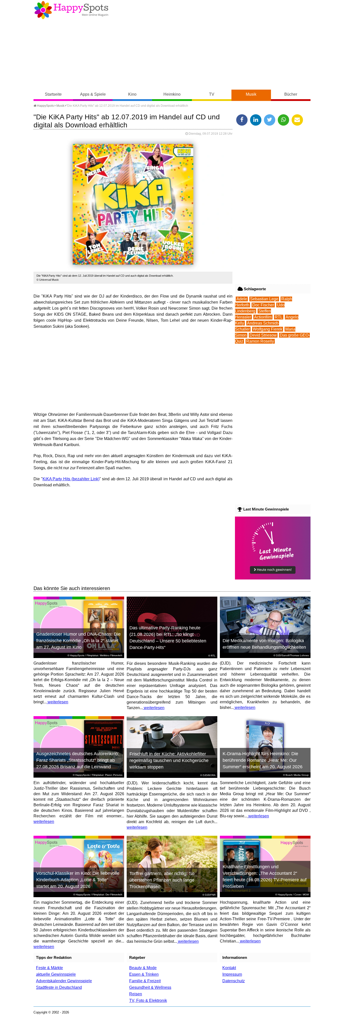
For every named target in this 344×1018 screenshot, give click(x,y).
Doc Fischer (263, 305)
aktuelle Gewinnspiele (56, 974)
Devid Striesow (263, 335)
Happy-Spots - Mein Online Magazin (71, 10)
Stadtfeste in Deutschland (59, 987)
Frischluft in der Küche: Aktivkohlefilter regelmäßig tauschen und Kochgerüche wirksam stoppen (169, 760)
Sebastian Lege (264, 299)
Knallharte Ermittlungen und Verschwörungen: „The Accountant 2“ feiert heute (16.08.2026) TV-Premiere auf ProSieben (264, 876)
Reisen (135, 994)
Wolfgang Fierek (267, 329)
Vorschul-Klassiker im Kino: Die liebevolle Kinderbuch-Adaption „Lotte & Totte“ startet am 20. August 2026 (77, 880)
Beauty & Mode (143, 968)
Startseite (53, 94)
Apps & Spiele (93, 94)
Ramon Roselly (260, 341)
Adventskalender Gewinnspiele (64, 981)
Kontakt (229, 968)
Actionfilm (263, 317)
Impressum (232, 974)
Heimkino (172, 94)
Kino (132, 94)
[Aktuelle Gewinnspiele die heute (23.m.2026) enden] (273, 578)
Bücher (290, 94)
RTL (279, 317)
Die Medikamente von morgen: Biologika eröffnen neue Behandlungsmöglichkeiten (264, 644)
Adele (241, 299)
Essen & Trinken (144, 974)
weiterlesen (57, 702)
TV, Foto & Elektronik (148, 1000)
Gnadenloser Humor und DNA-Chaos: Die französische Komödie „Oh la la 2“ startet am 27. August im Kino (78, 641)
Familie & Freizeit (145, 981)
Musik (251, 94)
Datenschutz (233, 981)
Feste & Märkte (49, 968)
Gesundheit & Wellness (150, 987)
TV (211, 94)
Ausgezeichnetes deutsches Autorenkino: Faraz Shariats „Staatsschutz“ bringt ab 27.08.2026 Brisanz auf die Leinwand (77, 760)
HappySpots (45, 105)
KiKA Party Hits (56, 479)
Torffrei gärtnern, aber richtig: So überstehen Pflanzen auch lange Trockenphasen (161, 880)
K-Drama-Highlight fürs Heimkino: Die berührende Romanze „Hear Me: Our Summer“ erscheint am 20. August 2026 (262, 760)
